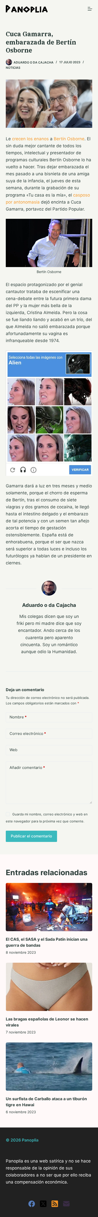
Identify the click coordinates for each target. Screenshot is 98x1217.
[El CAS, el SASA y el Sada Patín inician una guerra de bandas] (49, 907)
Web (13, 749)
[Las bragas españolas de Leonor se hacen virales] (49, 987)
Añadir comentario (27, 767)
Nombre (18, 717)
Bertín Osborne (69, 138)
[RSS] (55, 1203)
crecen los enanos (30, 138)
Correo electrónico (28, 733)
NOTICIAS (13, 68)
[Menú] (90, 9)
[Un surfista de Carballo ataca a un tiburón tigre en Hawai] (49, 1066)
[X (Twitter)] (43, 1203)
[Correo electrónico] (66, 1203)
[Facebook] (31, 1203)
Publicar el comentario (31, 836)
